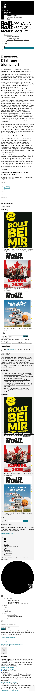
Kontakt (6, 545)
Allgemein (28, 70)
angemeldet (10, 349)
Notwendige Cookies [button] (7, 669)
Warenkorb (7, 555)
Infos (5, 14)
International (4, 71)
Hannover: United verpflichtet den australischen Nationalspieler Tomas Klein (18, 374)
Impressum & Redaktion (14, 17)
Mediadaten (7, 12)
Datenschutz (8, 551)
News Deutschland (13, 36)
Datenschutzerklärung (7, 667)
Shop (5, 41)
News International (13, 38)
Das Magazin (8, 35)
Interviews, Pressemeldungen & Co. (18, 40)
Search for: (4, 336)
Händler (6, 43)
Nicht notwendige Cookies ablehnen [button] (12, 644)
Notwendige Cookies (9, 671)
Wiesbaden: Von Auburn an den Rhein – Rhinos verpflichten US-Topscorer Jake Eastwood (18, 384)
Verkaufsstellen (12, 15)
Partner (6, 10)
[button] (4, 46)
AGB (8, 18)
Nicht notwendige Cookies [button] (9, 682)
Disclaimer (7, 550)
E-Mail (5, 529)
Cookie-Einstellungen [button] (8, 637)
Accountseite (8, 553)
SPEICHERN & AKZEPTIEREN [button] (9, 690)
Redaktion (6, 70)
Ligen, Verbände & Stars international (20, 71)
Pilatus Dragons (5, 206)
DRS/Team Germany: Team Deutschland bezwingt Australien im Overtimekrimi (16, 389)
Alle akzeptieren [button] (6, 641)
